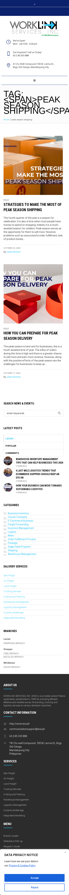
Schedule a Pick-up (13, 841)
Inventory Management (21, 528)
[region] (34, 872)
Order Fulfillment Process (22, 539)
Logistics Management (15, 607)
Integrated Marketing (14, 617)
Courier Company (17, 517)
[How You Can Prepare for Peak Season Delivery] (33, 293)
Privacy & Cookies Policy (22, 865)
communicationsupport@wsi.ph (27, 729)
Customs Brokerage (14, 612)
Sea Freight (9, 575)
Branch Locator (11, 835)
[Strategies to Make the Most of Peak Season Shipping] (33, 165)
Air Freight (9, 580)
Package (13, 543)
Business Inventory (18, 513)
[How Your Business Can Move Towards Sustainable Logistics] (8, 487)
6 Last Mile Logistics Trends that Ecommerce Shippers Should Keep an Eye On (37, 474)
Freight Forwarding (18, 524)
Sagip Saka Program (19, 546)
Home (6, 120)
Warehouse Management (22, 554)
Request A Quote (12, 846)
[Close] (65, 852)
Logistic (12, 531)
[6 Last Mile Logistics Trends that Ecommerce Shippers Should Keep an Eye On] (8, 472)
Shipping (13, 550)
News (11, 535)
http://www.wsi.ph (19, 723)
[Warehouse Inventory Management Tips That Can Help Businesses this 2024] (8, 460)
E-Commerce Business (20, 520)
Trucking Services (12, 591)
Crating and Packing (14, 596)
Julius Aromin (14, 251)
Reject (34, 887)
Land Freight (10, 586)
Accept (35, 877)
